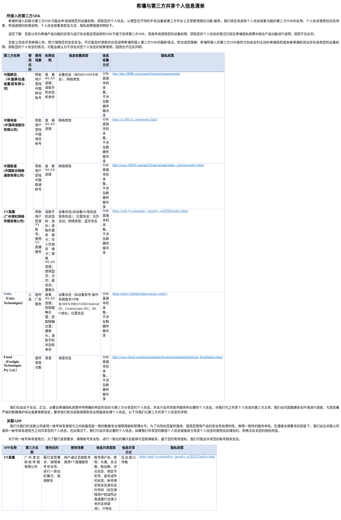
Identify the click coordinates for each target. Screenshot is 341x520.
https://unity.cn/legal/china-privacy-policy (140, 294)
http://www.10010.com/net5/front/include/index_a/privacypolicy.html (158, 165)
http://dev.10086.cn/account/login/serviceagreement (146, 73)
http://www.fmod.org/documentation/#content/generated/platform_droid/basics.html (167, 357)
